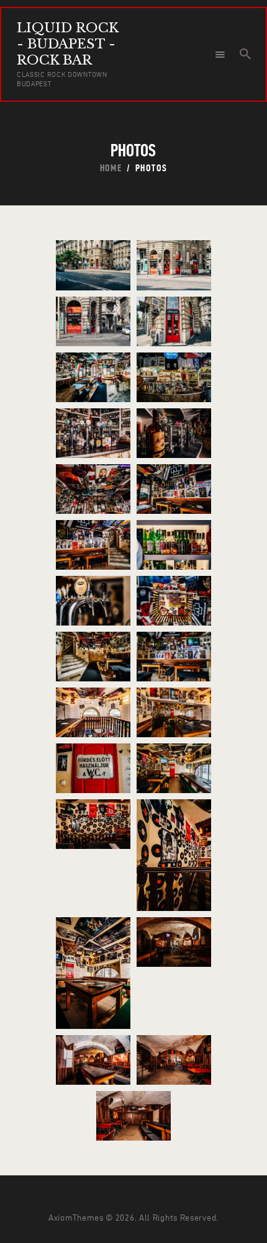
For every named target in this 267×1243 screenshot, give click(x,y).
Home (111, 168)
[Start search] (245, 54)
